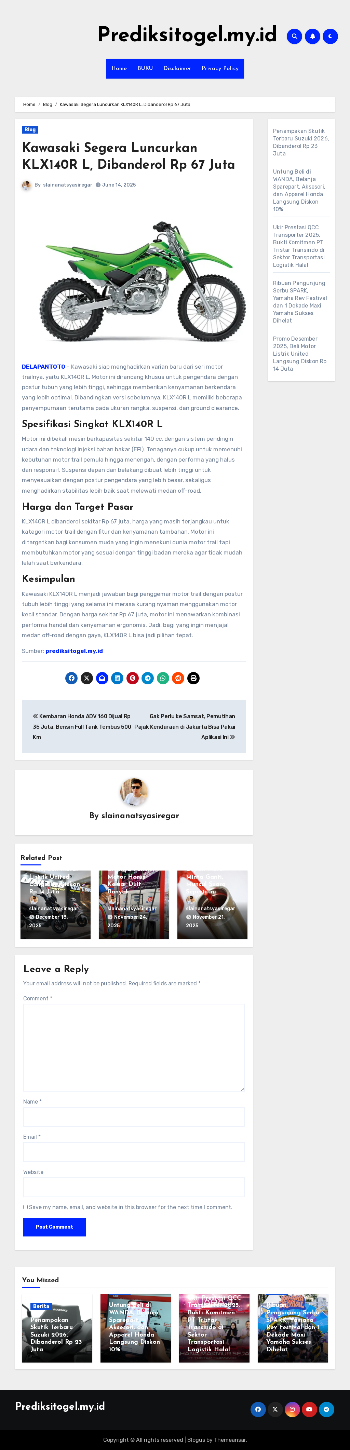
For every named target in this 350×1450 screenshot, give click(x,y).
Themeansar (230, 1440)
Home (119, 68)
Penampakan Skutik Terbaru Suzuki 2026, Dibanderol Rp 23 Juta (56, 1335)
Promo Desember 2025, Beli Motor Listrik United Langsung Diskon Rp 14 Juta (54, 877)
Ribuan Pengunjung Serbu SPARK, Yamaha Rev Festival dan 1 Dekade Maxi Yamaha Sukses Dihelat (292, 1327)
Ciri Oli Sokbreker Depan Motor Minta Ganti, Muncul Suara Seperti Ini (212, 877)
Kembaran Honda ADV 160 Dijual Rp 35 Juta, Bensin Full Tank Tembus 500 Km (82, 726)
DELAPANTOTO (43, 366)
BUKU (145, 68)
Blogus (196, 1440)
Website (33, 1172)
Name (32, 1101)
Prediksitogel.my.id (187, 36)
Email (32, 1137)
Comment (37, 998)
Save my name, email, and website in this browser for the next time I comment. (130, 1207)
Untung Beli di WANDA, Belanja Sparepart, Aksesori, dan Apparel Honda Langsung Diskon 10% (134, 1327)
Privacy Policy (220, 68)
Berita (41, 1306)
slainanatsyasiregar (68, 185)
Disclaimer (177, 68)
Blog (30, 130)
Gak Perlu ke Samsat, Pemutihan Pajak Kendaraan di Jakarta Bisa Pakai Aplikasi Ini (184, 726)
